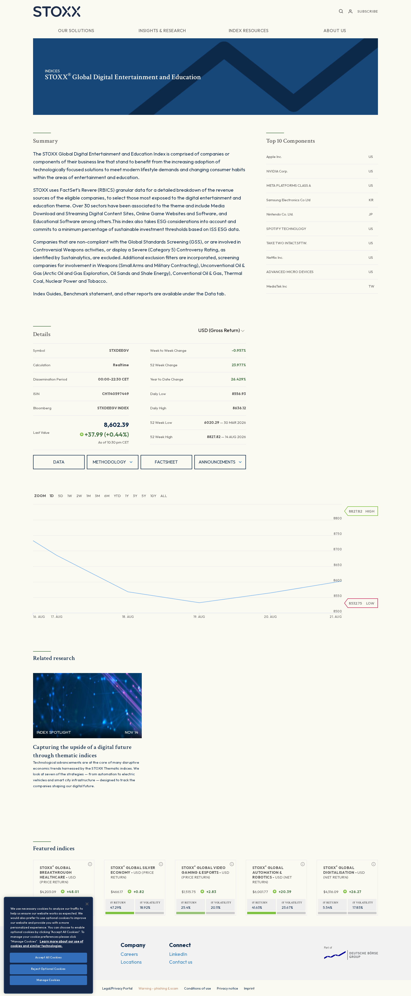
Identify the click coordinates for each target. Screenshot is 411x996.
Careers (129, 954)
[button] (341, 11)
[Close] (87, 904)
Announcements (217, 462)
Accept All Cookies (48, 957)
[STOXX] (57, 11)
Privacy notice (227, 988)
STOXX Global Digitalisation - (344, 872)
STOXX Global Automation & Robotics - (272, 874)
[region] (48, 945)
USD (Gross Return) (219, 330)
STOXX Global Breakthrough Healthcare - (58, 874)
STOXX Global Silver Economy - (133, 872)
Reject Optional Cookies (48, 969)
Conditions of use (197, 988)
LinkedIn (178, 954)
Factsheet (166, 462)
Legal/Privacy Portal (117, 988)
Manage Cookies (48, 980)
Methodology (109, 462)
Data (58, 462)
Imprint (249, 988)
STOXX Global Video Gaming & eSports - (205, 872)
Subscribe (367, 11)
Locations (131, 962)
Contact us (180, 962)
